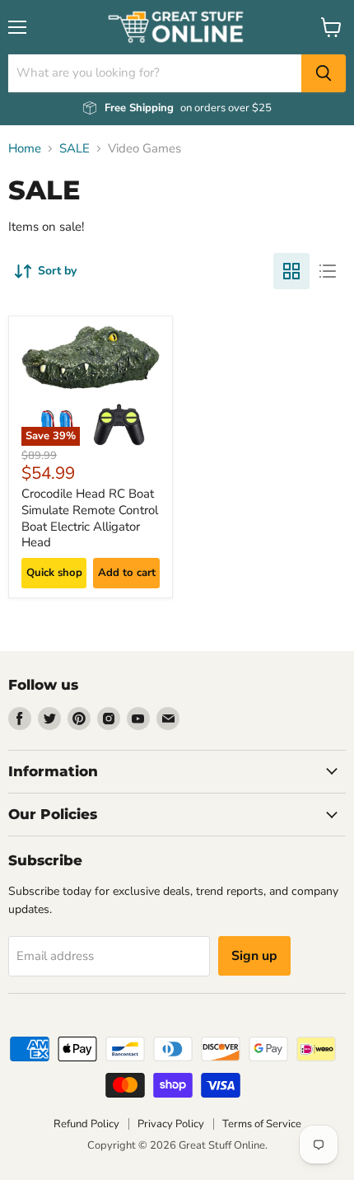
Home (24, 149)
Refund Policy (86, 1124)
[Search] (323, 73)
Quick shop (54, 572)
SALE (74, 149)
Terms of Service (261, 1124)
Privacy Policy (170, 1124)
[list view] (328, 271)
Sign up (254, 956)
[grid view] (291, 271)
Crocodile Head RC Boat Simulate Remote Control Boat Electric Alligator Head (89, 517)
